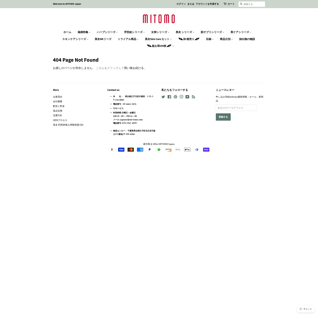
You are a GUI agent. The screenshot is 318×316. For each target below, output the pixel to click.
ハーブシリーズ (106, 32)
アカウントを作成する (207, 4)
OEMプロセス (60, 120)
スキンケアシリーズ (74, 39)
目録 (209, 39)
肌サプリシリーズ (211, 32)
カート (231, 4)
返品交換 (57, 110)
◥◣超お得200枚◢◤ (159, 46)
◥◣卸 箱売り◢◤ (189, 39)
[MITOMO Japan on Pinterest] (175, 97)
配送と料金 (59, 106)
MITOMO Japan (166, 143)
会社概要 (57, 101)
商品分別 (225, 39)
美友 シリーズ (184, 32)
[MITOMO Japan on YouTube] (187, 97)
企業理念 (57, 96)
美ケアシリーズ (240, 32)
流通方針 (57, 115)
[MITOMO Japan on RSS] (193, 97)
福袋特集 (83, 32)
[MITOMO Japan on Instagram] (181, 97)
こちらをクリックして (110, 68)
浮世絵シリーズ (133, 32)
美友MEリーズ (103, 39)
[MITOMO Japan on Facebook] (169, 97)
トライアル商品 (127, 39)
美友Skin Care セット (157, 39)
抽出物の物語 (247, 39)
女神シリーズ (159, 32)
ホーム (67, 32)
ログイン (181, 4)
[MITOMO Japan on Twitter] (163, 97)
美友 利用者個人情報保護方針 (68, 124)
